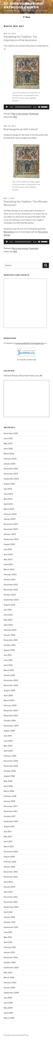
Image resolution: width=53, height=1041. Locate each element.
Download (34, 114)
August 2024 (9, 484)
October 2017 (10, 816)
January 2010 (9, 988)
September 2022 (11, 600)
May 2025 (8, 443)
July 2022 (8, 610)
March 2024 (9, 509)
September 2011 (11, 927)
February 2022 (10, 630)
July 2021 (8, 655)
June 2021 (8, 660)
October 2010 (10, 962)
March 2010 (9, 977)
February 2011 (10, 947)
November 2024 (11, 474)
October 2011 (9, 922)
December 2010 (11, 957)
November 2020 (11, 685)
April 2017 (8, 841)
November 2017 (11, 811)
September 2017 (11, 821)
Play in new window (19, 114)
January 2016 (9, 867)
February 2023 (10, 574)
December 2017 (11, 806)
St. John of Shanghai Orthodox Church (24, 5)
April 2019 (8, 751)
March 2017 (9, 846)
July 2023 (8, 549)
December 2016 (11, 852)
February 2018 (10, 796)
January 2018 (9, 801)
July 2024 (8, 489)
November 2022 (11, 590)
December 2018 (11, 761)
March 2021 (9, 670)
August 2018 (9, 776)
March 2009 (9, 1018)
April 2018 (8, 786)
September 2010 (11, 967)
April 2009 (8, 1013)
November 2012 (11, 902)
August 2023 (9, 544)
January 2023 (9, 579)
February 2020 (10, 705)
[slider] (44, 106)
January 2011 (9, 952)
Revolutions (9, 232)
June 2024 (8, 494)
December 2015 (11, 872)
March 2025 (9, 454)
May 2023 (8, 559)
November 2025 (11, 433)
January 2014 (9, 887)
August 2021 (9, 650)
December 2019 (11, 710)
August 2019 (9, 731)
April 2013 (8, 892)
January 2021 (9, 675)
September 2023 (11, 539)
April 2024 (8, 504)
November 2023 (11, 529)
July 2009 (8, 998)
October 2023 (10, 534)
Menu (28, 17)
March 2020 (9, 700)
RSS (15, 117)
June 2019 (8, 741)
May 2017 (8, 836)
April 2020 (8, 695)
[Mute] (39, 107)
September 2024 (11, 479)
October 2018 (10, 771)
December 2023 (11, 524)
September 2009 (11, 993)
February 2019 (10, 756)
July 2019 (8, 736)
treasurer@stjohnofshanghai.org (29, 343)
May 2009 (8, 1008)
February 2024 (10, 514)
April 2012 (8, 912)
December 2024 (11, 469)
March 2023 (9, 569)
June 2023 (8, 554)
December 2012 (11, 897)
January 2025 (9, 464)
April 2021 (8, 665)
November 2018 (11, 766)
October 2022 (10, 595)
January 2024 (9, 519)
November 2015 (11, 877)
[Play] (7, 107)
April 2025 (8, 448)
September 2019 (11, 726)
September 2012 (11, 907)
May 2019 (8, 746)
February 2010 (10, 982)
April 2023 (8, 564)
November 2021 (11, 640)
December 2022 (11, 585)
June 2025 (8, 438)
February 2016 (10, 862)
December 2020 (11, 680)
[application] (26, 106)
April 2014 (8, 882)
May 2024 (8, 499)
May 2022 (8, 620)
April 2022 (8, 625)
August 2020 (9, 690)
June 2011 (8, 932)
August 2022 (9, 605)
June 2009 (8, 1003)
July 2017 (8, 831)
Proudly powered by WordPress (16, 1035)
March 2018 (9, 791)
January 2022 (9, 635)
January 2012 (9, 917)
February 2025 (10, 459)
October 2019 (10, 721)
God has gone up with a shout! (20, 129)
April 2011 (8, 942)
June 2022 (8, 615)
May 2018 (8, 781)
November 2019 (11, 715)
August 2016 (9, 857)
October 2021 (10, 645)
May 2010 (8, 973)
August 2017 (9, 826)
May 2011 (8, 937)
